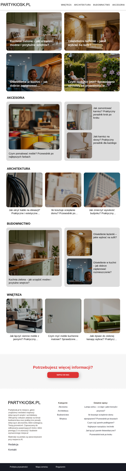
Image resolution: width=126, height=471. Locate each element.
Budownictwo (101, 5)
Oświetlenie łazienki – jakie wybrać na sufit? (87, 43)
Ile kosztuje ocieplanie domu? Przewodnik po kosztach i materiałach (63, 212)
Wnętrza (66, 5)
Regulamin (60, 467)
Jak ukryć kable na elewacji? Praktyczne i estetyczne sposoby (24, 212)
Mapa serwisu (42, 467)
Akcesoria (118, 5)
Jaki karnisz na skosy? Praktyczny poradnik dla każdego (105, 139)
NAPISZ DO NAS (63, 375)
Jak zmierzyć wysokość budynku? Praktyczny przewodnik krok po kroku (102, 212)
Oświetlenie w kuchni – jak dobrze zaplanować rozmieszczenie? (28, 84)
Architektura (82, 5)
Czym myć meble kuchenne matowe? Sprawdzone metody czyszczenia (63, 338)
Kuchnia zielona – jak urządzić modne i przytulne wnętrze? (31, 43)
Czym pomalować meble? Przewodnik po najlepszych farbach (31, 155)
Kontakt (12, 449)
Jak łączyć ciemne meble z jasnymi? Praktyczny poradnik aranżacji (24, 338)
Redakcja (13, 444)
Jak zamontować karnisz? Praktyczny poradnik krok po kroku (104, 113)
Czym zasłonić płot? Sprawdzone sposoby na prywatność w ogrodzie (91, 84)
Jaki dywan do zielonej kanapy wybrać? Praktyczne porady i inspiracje (102, 338)
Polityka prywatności (19, 467)
